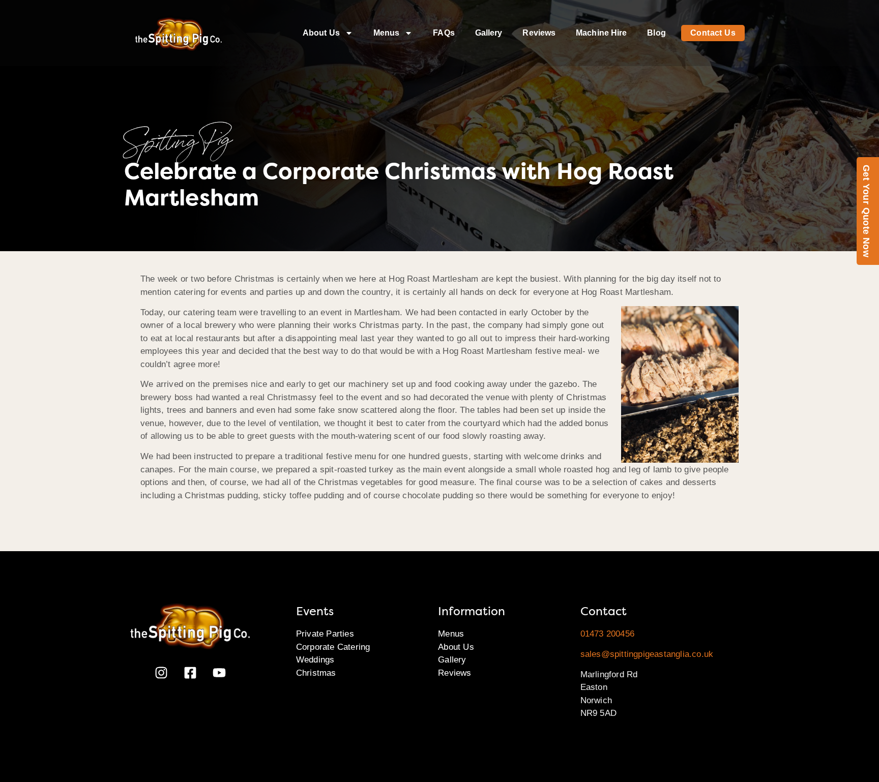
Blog (656, 32)
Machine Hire (601, 32)
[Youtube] (219, 672)
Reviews (538, 32)
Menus (386, 32)
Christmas (316, 673)
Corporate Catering (333, 647)
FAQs (443, 32)
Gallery (489, 32)
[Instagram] (161, 672)
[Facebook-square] (190, 672)
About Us (321, 32)
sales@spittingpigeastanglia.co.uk (647, 654)
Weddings (315, 660)
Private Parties (325, 634)
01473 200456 (607, 634)
